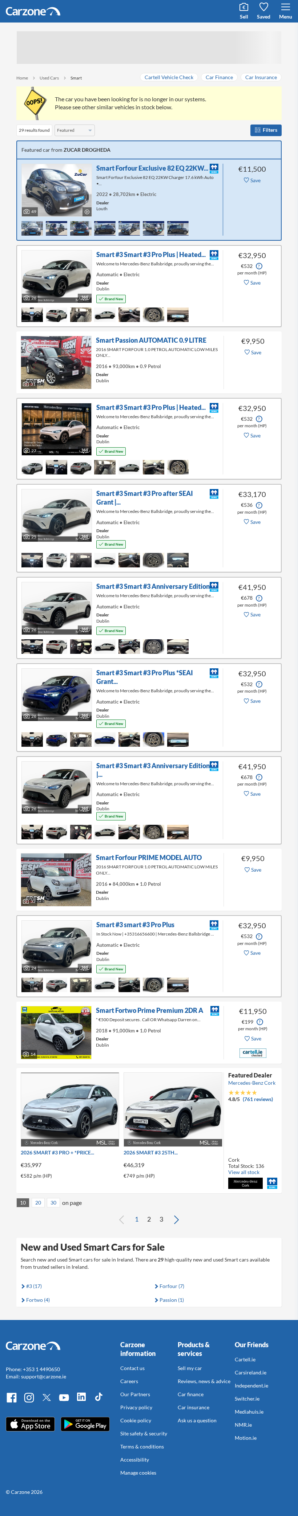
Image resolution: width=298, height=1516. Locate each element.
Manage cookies (138, 1473)
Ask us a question (197, 1420)
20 (38, 1202)
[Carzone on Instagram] (29, 1401)
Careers (129, 1381)
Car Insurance (261, 77)
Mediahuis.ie (249, 1412)
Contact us (132, 1368)
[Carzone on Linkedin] (81, 1401)
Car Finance (219, 77)
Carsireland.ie (250, 1372)
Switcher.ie (247, 1398)
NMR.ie (243, 1425)
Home (22, 78)
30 (53, 1202)
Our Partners (135, 1394)
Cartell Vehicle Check (169, 77)
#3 (34, 1286)
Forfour (172, 1286)
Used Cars (49, 78)
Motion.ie (246, 1438)
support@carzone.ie (43, 1376)
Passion (172, 1300)
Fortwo (38, 1300)
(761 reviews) (258, 1099)
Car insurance (193, 1407)
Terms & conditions (142, 1446)
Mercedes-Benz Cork (251, 1083)
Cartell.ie (245, 1359)
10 (23, 1202)
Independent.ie (251, 1385)
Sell (244, 16)
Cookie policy (135, 1420)
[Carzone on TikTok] (99, 1401)
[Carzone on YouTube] (64, 1401)
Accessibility (134, 1459)
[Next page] (176, 1219)
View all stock (243, 1172)
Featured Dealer (250, 1075)
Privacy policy (136, 1407)
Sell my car (190, 1368)
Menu (285, 16)
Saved (263, 16)
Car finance (191, 1394)
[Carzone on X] (46, 1401)
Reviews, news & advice (204, 1381)
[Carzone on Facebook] (11, 1401)
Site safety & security (143, 1433)
